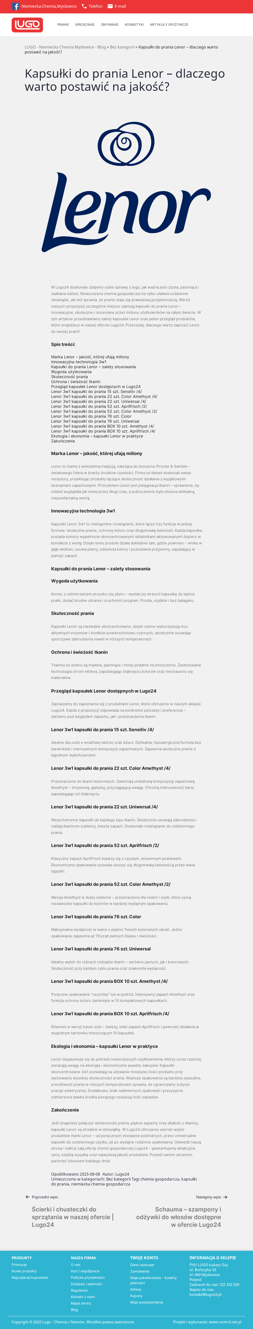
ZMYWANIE (110, 24)
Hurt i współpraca (85, 1271)
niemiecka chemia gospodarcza (100, 1184)
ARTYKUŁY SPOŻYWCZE (169, 24)
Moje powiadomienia (146, 1302)
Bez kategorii (118, 1179)
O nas (75, 1264)
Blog (74, 1309)
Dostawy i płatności (86, 1284)
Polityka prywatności (88, 1277)
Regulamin (79, 1290)
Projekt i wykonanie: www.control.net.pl (207, 1321)
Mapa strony (81, 1303)
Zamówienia (139, 1271)
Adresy (136, 1289)
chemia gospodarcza (159, 1179)
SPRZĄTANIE (85, 24)
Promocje (19, 1264)
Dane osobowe (142, 1265)
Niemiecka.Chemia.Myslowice (49, 6)
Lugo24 (122, 1174)
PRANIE (63, 24)
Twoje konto (144, 1257)
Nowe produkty (24, 1271)
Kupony (136, 1296)
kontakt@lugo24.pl (205, 1294)
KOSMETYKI (134, 24)
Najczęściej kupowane (30, 1277)
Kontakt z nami (83, 1297)
